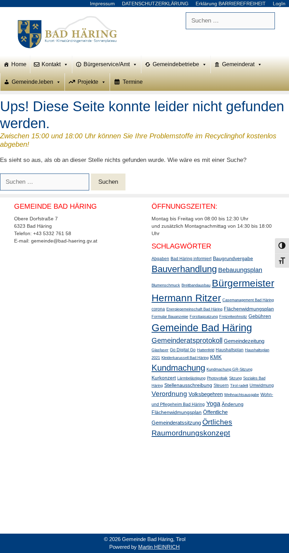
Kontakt (51, 64)
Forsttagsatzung (204, 316)
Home (18, 64)
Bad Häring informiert (191, 258)
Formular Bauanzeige (170, 316)
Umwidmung (262, 385)
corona (158, 309)
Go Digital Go (183, 349)
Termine (133, 82)
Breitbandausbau (196, 285)
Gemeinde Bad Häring (202, 327)
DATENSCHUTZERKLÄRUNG (155, 3)
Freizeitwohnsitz (233, 316)
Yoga (213, 403)
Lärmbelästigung (191, 378)
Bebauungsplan (240, 270)
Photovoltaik (217, 378)
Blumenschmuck (166, 285)
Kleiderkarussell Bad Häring (185, 358)
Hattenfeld (205, 350)
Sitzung (235, 378)
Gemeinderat (238, 64)
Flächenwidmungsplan (249, 309)
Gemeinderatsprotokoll (187, 340)
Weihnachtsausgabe (241, 394)
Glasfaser (160, 350)
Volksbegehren (206, 394)
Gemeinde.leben (32, 82)
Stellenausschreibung (188, 385)
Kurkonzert (164, 378)
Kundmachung (178, 367)
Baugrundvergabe (233, 258)
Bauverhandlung (184, 269)
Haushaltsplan (230, 349)
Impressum (102, 3)
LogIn (279, 3)
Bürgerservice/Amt (107, 64)
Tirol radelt (239, 385)
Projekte (88, 82)
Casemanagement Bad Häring (248, 300)
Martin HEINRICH (159, 547)
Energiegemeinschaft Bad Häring (194, 309)
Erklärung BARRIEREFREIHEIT (231, 3)
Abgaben (160, 258)
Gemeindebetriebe (176, 64)
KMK (216, 357)
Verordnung (169, 393)
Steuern (221, 385)
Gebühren (259, 316)
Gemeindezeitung (244, 341)
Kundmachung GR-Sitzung (229, 369)
